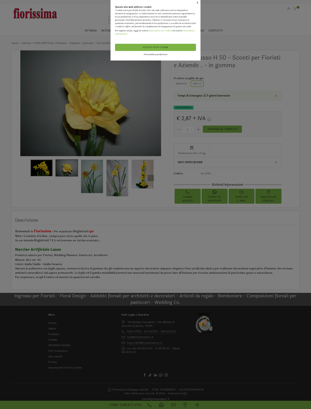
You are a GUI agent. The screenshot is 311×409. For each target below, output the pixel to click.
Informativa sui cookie (160, 30)
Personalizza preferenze (155, 54)
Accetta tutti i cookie (155, 47)
